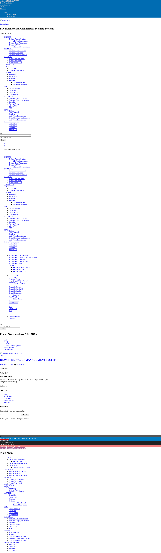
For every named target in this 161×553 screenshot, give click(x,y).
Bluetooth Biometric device (18, 98)
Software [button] (12, 80)
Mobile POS (13, 124)
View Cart (3, 448)
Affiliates (12, 16)
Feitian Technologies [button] (11, 122)
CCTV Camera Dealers (17, 283)
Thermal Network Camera (22, 47)
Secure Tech (4, 24)
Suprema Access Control (17, 51)
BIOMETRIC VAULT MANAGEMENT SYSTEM (28, 359)
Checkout (10, 448)
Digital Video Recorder (21, 281)
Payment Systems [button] (10, 305)
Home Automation (10, 313)
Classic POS (13, 126)
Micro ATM (13, 106)
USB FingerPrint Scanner (18, 116)
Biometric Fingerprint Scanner (19, 118)
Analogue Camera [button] (15, 279)
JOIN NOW (4, 440)
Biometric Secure (15, 287)
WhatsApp (3, 7)
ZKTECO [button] (8, 37)
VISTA (7, 487)
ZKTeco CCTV (18, 269)
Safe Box (12, 114)
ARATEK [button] (8, 72)
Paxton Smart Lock (15, 63)
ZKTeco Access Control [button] (17, 39)
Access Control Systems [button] (12, 253)
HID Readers (13, 92)
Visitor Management (20, 84)
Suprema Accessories (16, 53)
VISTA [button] (7, 67)
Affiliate (3, 9)
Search (3, 140)
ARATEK (8, 493)
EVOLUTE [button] (8, 96)
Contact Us (8, 396)
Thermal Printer (14, 104)
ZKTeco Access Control (21, 267)
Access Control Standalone (18, 261)
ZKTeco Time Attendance (18, 43)
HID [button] (6, 86)
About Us (7, 398)
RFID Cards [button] (13, 297)
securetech (20, 364)
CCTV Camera (14, 275)
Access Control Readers (17, 259)
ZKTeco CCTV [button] (14, 45)
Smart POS (13, 102)
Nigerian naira (9, 444)
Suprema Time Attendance (18, 55)
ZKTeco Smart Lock (20, 41)
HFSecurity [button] (8, 110)
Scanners (12, 78)
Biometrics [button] (8, 285)
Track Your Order (6, 3)
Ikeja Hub (12, 14)
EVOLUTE (8, 517)
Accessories (13, 130)
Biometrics (12, 74)
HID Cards (12, 90)
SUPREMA (8, 469)
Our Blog (7, 320)
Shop (6, 12)
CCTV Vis (12, 68)
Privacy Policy (9, 400)
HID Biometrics (14, 88)
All (5, 340)
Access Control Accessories (18, 255)
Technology (8, 349)
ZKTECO (8, 457)
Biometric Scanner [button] (15, 293)
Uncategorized (9, 347)
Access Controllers (15, 263)
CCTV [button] (6, 273)
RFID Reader (18, 299)
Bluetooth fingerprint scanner (19, 100)
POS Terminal (14, 112)
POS (10, 108)
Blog (6, 342)
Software (12, 501)
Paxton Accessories (15, 61)
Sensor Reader (14, 301)
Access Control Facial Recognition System (23, 257)
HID (6, 507)
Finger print (13, 76)
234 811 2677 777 (12, 1)
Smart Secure (13, 303)
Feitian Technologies (11, 542)
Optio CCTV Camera (16, 70)
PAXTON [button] (8, 57)
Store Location (5, 5)
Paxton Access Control (17, 59)
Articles (7, 344)
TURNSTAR (9, 65)
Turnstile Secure (14, 317)
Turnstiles (12, 319)
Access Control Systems (12, 345)
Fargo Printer (13, 94)
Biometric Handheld (16, 289)
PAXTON (8, 477)
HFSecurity (8, 530)
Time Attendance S (19, 82)
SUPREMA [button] (8, 49)
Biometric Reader (15, 291)
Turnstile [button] (7, 315)
